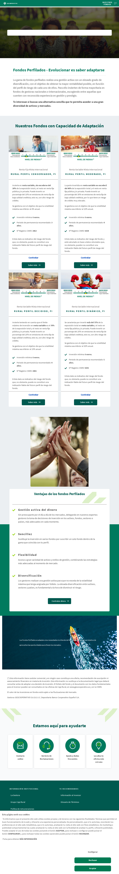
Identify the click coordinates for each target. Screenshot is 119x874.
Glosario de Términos (70, 802)
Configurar (93, 852)
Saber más (32, 265)
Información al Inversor (71, 795)
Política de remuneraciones (22, 809)
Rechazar (93, 860)
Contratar (33, 257)
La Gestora (15, 795)
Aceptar (92, 868)
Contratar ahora (59, 601)
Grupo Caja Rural (18, 802)
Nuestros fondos (107, 3)
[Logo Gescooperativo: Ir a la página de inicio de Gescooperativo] (19, 3)
